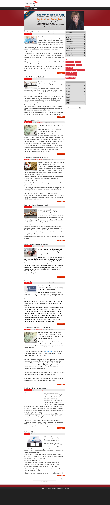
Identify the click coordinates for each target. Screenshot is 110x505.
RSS (64, 478)
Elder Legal (68, 46)
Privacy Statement (60, 488)
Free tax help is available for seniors (32, 120)
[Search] (80, 108)
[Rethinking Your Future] (32, 3)
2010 (69, 103)
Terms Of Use (66, 488)
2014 (69, 97)
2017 (69, 93)
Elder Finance (69, 41)
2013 (69, 99)
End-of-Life (69, 50)
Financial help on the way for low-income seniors (35, 388)
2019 (69, 90)
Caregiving (69, 43)
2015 (69, 96)
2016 (69, 94)
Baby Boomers (69, 55)
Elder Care (69, 37)
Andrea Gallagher (40, 33)
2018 (69, 91)
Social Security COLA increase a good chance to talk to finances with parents (40, 32)
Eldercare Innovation (70, 48)
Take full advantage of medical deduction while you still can (37, 327)
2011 (69, 102)
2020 (69, 88)
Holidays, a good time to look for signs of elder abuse (36, 244)
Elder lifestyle (69, 53)
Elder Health (69, 39)
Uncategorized (69, 34)
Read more (61, 73)
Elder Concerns (69, 44)
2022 (69, 85)
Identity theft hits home (29, 432)
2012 (69, 100)
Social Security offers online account (32, 281)
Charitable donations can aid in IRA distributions (35, 77)
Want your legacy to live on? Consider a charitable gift (36, 157)
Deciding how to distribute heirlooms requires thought (36, 205)
